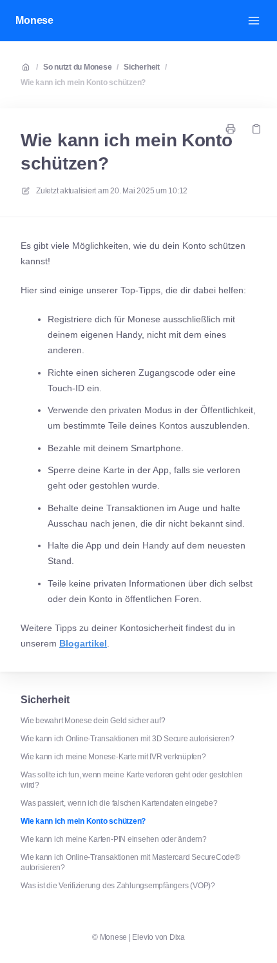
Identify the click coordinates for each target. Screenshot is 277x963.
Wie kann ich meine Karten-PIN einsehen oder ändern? (114, 839)
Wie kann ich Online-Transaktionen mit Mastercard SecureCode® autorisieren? (130, 862)
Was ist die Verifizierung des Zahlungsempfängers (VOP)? (118, 885)
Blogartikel (83, 643)
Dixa (177, 937)
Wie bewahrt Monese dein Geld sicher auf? (93, 720)
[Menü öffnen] (254, 20)
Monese (34, 20)
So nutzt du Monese (77, 67)
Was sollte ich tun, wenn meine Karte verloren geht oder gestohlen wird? (131, 780)
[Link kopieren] (256, 129)
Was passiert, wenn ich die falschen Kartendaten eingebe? (119, 803)
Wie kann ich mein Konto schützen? (83, 82)
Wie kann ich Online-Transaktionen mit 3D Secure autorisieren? (127, 738)
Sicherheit (142, 67)
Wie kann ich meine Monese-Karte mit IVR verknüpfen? (113, 756)
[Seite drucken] (230, 129)
